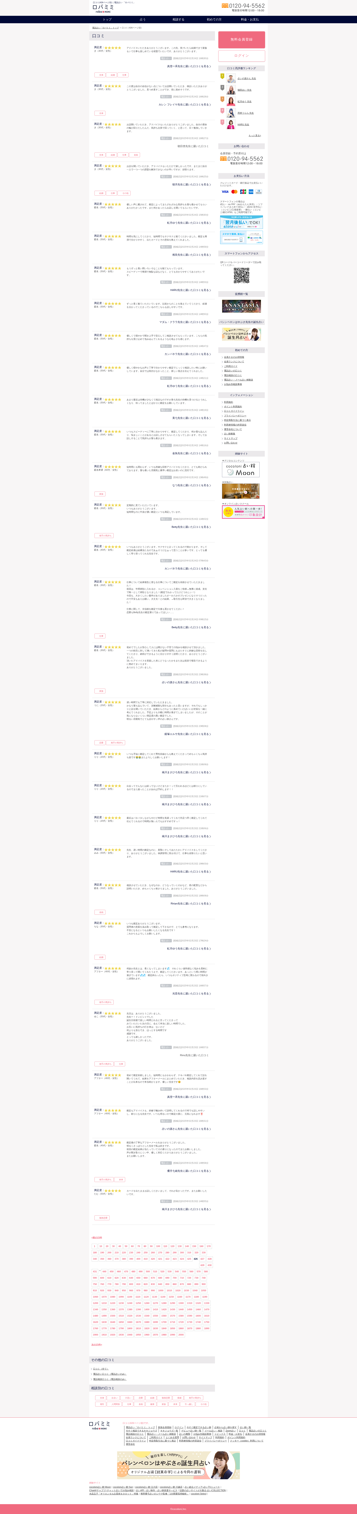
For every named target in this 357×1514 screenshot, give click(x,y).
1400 (146, 1309)
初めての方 (214, 19)
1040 (195, 1290)
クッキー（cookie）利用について (246, 1440)
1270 (155, 1303)
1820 (146, 1328)
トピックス (220, 1434)
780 (117, 1284)
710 (182, 1278)
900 (204, 1284)
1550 (155, 1316)
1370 (121, 1309)
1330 (206, 1303)
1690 (155, 1322)
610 (109, 1278)
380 (124, 1259)
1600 (198, 1316)
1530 (138, 1316)
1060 (95, 1297)
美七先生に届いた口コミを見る (190, 417)
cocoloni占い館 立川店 (146, 1487)
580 (206, 1271)
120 (172, 1246)
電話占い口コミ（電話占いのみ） (110, 1374)
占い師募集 (229, 433)
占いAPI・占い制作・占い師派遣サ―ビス (156, 1490)
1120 (146, 1297)
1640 (112, 1322)
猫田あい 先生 (245, 90)
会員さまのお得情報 (234, 357)
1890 (206, 1328)
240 (138, 1252)
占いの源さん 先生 (247, 78)
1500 (112, 1316)
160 (201, 1246)
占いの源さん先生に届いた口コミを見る (185, 682)
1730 (189, 1322)
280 (167, 1252)
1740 (198, 1322)
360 (109, 1259)
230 (131, 1252)
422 (167, 1259)
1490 (104, 1316)
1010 (169, 1290)
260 (153, 1252)
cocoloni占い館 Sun (123, 1487)
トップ (107, 19)
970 (138, 1290)
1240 (129, 1303)
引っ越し (189, 1404)
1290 (172, 1303)
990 (153, 1290)
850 (167, 1284)
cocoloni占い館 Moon (100, 1487)
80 (145, 1246)
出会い (115, 1398)
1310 (189, 1303)
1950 (138, 1334)
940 (117, 1290)
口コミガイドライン (234, 411)
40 (119, 1246)
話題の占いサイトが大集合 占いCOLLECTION (203, 1490)
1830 (155, 1328)
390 (131, 1259)
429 (202, 1265)
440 (104, 1271)
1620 (95, 1322)
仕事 (124, 75)
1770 (104, 1328)
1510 (121, 1316)
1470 (206, 1309)
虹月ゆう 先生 (245, 101)
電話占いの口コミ (233, 370)
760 (102, 1284)
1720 (181, 1322)
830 (153, 1284)
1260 (146, 1303)
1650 (121, 1322)
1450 (189, 1309)
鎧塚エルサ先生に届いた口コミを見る (187, 733)
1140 (162, 1297)
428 (210, 1259)
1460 (198, 1309)
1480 (95, 1316)
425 (189, 1259)
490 (141, 1271)
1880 (198, 1328)
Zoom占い (231, 1430)
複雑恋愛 (103, 1218)
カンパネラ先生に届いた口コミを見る (187, 353)
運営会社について (233, 429)
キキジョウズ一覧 (169, 1430)
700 (175, 1278)
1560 (164, 1316)
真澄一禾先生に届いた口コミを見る (188, 66)
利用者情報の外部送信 (235, 424)
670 (153, 1278)
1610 (206, 1316)
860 (175, 1284)
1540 (146, 1316)
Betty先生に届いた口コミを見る (190, 526)
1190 (204, 1297)
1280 (164, 1303)
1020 (178, 1290)
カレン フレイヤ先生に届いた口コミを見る (184, 104)
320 (196, 1252)
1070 (104, 1297)
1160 (179, 1297)
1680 (146, 1322)
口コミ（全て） (101, 1369)
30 (113, 1246)
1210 (104, 1303)
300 (182, 1252)
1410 (155, 1309)
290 (175, 1252)
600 (102, 1278)
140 (187, 1246)
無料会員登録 (242, 39)
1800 (129, 1328)
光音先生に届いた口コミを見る (190, 993)
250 (146, 1252)
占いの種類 (184, 1434)
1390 (138, 1309)
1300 (181, 1303)
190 (102, 1252)
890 (196, 1284)
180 (95, 1252)
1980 (164, 1334)
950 (124, 1290)
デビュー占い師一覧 (191, 1430)
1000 (160, 1290)
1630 (104, 1322)
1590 (189, 1316)
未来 (121, 1179)
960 (131, 1290)
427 (202, 1259)
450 (112, 1271)
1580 (181, 1316)
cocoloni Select (198, 1493)
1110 (138, 1297)
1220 (112, 1303)
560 (191, 1271)
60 (132, 1246)
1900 (95, 1334)
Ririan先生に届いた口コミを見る (190, 903)
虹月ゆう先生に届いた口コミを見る (188, 222)
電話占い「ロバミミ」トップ (105, 28)
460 (119, 1271)
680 (160, 1278)
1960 (146, 1334)
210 (117, 1252)
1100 (129, 1297)
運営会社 (130, 1444)
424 (182, 1259)
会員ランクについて (234, 361)
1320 (198, 1303)
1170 (188, 1297)
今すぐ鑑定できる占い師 (199, 1427)
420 (153, 1259)
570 (199, 1271)
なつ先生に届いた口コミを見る (190, 485)
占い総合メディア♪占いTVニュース (202, 1487)
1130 (154, 1297)
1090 (121, 1297)
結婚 (113, 75)
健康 (152, 1404)
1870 (189, 1328)
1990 (172, 1334)
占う (143, 19)
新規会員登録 (164, 1427)
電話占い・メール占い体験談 (238, 379)
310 (189, 1252)
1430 (172, 1309)
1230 (121, 1303)
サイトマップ (230, 438)
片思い (128, 1398)
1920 (112, 1334)
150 (194, 1246)
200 (109, 1252)
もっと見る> (255, 135)
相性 (102, 1404)
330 (204, 1252)
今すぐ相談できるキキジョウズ (141, 1430)
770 (109, 1284)
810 (138, 1284)
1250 (138, 1303)
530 (170, 1271)
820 (146, 1284)
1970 (155, 1334)
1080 (112, 1297)
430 (210, 1265)
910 (95, 1290)
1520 (129, 1316)
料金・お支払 (250, 19)
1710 (172, 1322)
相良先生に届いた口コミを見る (190, 254)
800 (131, 1284)
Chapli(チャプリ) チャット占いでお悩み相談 (111, 1490)
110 (165, 1246)
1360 (112, 1309)
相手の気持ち (105, 535)
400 (138, 1259)
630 (124, 1278)
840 (160, 1284)
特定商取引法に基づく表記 (162, 1440)
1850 (172, 1328)
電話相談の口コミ (233, 375)
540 (177, 1271)
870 (182, 1284)
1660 (129, 1322)
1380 (129, 1309)
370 (117, 1259)
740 (204, 1278)
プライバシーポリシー (235, 415)
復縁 (179, 1398)
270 (160, 1252)
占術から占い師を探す (225, 1427)
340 (95, 1259)
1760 (95, 1328)
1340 (95, 1309)
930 (109, 1290)
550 (184, 1271)
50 (126, 1246)
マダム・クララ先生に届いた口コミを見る (184, 321)
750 (95, 1284)
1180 (196, 1297)
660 (146, 1278)
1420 (164, 1309)
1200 (95, 1303)
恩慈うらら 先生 (246, 113)
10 (100, 1246)
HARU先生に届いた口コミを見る (189, 290)
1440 (181, 1309)
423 (175, 1259)
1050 (203, 1290)
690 (167, 1278)
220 (124, 1252)
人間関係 (116, 1404)
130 (180, 1246)
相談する (178, 19)
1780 (112, 1328)
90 (151, 1246)
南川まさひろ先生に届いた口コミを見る (185, 772)
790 (124, 1284)
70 (138, 1246)
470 (126, 1271)
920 (102, 1290)
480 (133, 1271)
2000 (181, 1334)
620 (117, 1278)
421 (160, 1259)
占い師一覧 (245, 1427)
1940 (129, 1334)
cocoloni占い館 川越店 (171, 1487)
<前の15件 (96, 1237)
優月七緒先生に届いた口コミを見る (188, 1170)
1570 (172, 1316)
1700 (164, 1322)
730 (196, 1278)
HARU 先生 (243, 124)
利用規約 (228, 402)
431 (95, 1271)
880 (189, 1284)
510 (155, 1271)
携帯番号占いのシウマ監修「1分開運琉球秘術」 (165, 1493)
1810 (138, 1328)
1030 (186, 1290)
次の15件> (96, 1344)
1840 (164, 1328)
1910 (104, 1334)
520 (162, 1271)
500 (148, 1271)
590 (95, 1278)
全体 (101, 75)
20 (107, 1246)
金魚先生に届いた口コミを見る (190, 453)
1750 (206, 1322)
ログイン (241, 55)
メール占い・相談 (213, 1430)
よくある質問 (172, 1437)
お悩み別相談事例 (233, 384)
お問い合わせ (230, 443)
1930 (121, 1334)
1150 (171, 1297)
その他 (125, 193)
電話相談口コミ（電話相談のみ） (110, 1379)
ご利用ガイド (230, 366)
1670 (138, 1322)
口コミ (242, 1430)
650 (138, 1278)
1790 (121, 1328)
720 (189, 1278)
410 (146, 1259)
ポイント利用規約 (233, 406)
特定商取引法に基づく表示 (237, 420)
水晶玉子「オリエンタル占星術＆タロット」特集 (113, 1493)
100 (158, 1246)
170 (209, 1246)
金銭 (136, 155)
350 (102, 1259)
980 (146, 1290)
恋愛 (101, 743)
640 (131, 1278)
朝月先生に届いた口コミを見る (190, 184)
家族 (101, 494)
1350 (104, 1309)
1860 (181, 1328)
